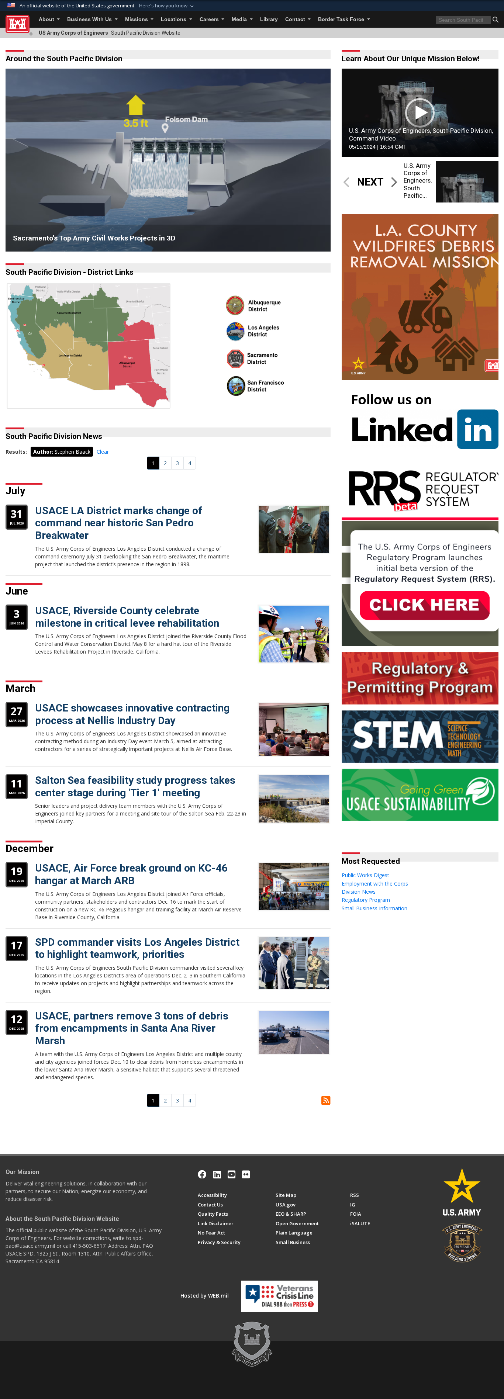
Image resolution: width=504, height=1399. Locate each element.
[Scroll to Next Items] (393, 182)
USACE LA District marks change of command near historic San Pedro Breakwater (118, 523)
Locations (174, 19)
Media (240, 19)
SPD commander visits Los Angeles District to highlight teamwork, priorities (137, 948)
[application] (420, 113)
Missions (137, 19)
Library (269, 19)
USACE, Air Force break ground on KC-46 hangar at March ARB (131, 874)
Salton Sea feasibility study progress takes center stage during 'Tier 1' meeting (135, 786)
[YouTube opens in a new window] (231, 1174)
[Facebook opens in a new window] (202, 1174)
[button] (167, 6)
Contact (296, 19)
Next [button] (314, 160)
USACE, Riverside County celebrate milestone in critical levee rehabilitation (127, 617)
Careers (210, 19)
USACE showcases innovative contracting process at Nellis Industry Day (132, 714)
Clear (103, 451)
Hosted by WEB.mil (204, 1295)
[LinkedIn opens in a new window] (217, 1174)
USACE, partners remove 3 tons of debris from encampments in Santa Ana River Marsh (131, 1028)
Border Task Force (342, 19)
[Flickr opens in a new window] (246, 1174)
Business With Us (90, 19)
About (47, 19)
